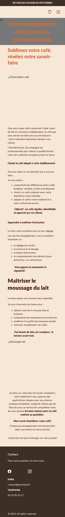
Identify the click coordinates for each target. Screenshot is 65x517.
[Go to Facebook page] (9, 471)
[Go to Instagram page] (30, 471)
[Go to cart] (50, 12)
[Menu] (58, 12)
